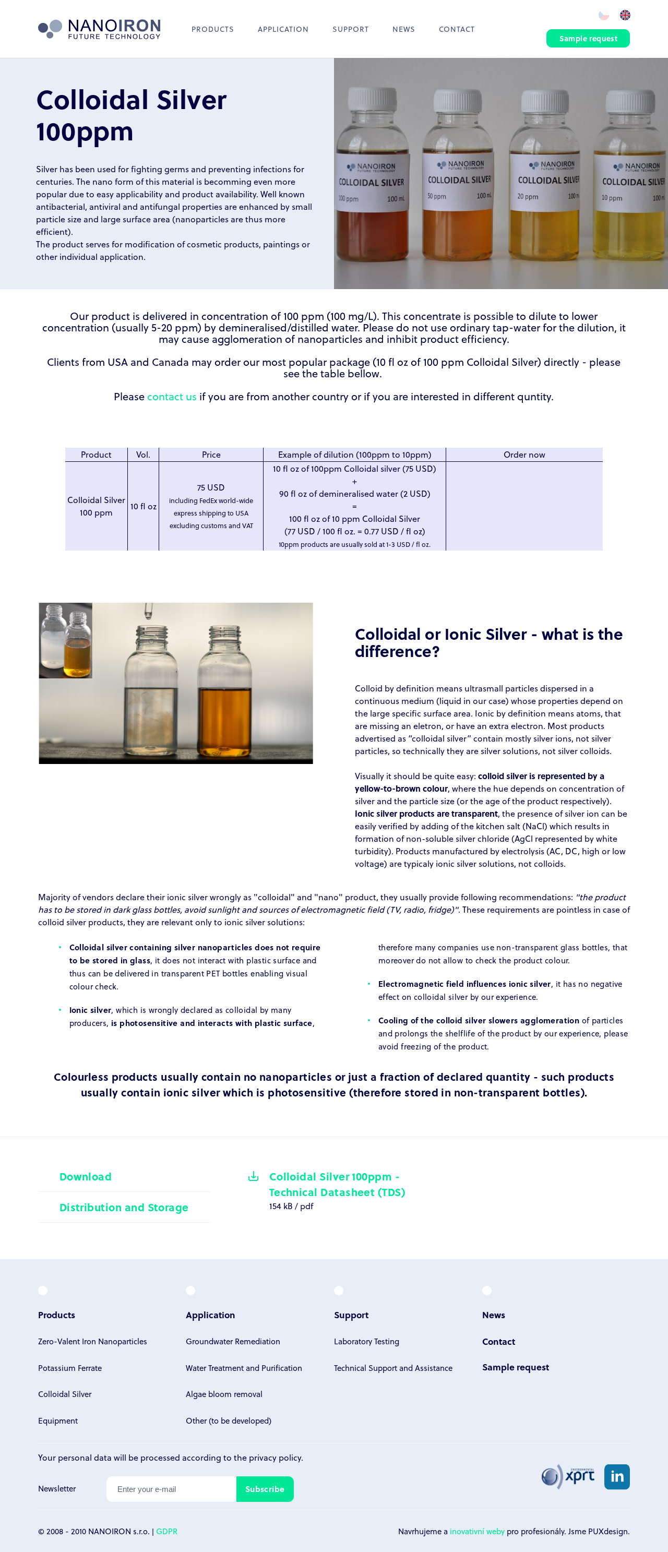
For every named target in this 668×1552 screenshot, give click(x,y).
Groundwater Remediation (233, 1341)
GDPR (166, 1531)
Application (210, 1314)
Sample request (588, 38)
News (403, 28)
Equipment (58, 1420)
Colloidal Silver (64, 1394)
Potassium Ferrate (70, 1368)
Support (350, 28)
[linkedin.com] (617, 1476)
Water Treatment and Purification (244, 1368)
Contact (457, 28)
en (625, 14)
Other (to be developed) (228, 1420)
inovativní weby (477, 1531)
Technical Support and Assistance (393, 1368)
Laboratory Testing (366, 1341)
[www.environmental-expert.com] (568, 1476)
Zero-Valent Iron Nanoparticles (92, 1341)
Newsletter (57, 1488)
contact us (172, 396)
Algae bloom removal (224, 1394)
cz (603, 14)
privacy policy (275, 1457)
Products (213, 28)
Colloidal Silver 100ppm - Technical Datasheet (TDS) (337, 1184)
